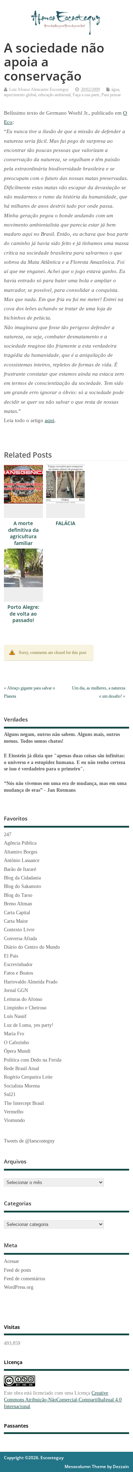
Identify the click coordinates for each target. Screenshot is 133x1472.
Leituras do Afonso (23, 999)
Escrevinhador (18, 964)
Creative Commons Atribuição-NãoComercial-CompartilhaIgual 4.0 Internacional (63, 1399)
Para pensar (111, 94)
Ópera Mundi (17, 1051)
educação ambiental (54, 94)
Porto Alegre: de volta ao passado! (23, 614)
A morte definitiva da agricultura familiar (23, 533)
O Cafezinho (16, 1042)
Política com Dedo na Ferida (32, 1060)
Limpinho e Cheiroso (25, 1007)
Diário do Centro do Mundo (32, 947)
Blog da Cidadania (22, 878)
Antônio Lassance (21, 860)
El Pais (11, 956)
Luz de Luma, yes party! (29, 1025)
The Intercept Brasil (24, 1103)
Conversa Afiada (20, 938)
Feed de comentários (24, 1278)
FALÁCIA (65, 523)
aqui (49, 420)
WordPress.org (18, 1287)
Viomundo (14, 1120)
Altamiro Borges (20, 852)
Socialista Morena (22, 1086)
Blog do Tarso (18, 895)
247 (7, 834)
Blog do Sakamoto (22, 886)
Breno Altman (18, 903)
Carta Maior (16, 921)
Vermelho (13, 1111)
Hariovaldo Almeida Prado (30, 982)
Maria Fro (14, 1033)
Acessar (11, 1261)
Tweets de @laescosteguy (29, 1141)
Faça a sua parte (86, 94)
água (115, 89)
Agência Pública (20, 843)
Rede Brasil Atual (21, 1068)
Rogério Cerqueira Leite (28, 1077)
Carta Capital (17, 912)
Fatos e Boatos (18, 973)
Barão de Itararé (20, 869)
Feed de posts (17, 1270)
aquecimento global (20, 94)
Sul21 (10, 1094)
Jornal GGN (16, 990)
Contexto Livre (19, 929)
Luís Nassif (15, 1016)
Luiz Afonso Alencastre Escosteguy (39, 89)
